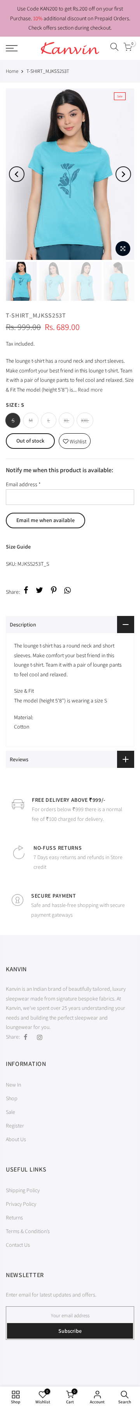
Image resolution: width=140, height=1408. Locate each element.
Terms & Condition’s (28, 1231)
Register (15, 1125)
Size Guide (18, 546)
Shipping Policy (23, 1190)
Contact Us (18, 1244)
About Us (16, 1139)
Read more (90, 389)
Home (12, 71)
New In (13, 1084)
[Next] (123, 174)
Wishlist (74, 439)
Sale (10, 1111)
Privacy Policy (21, 1203)
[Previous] (16, 174)
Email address (23, 484)
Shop (12, 1098)
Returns (14, 1217)
